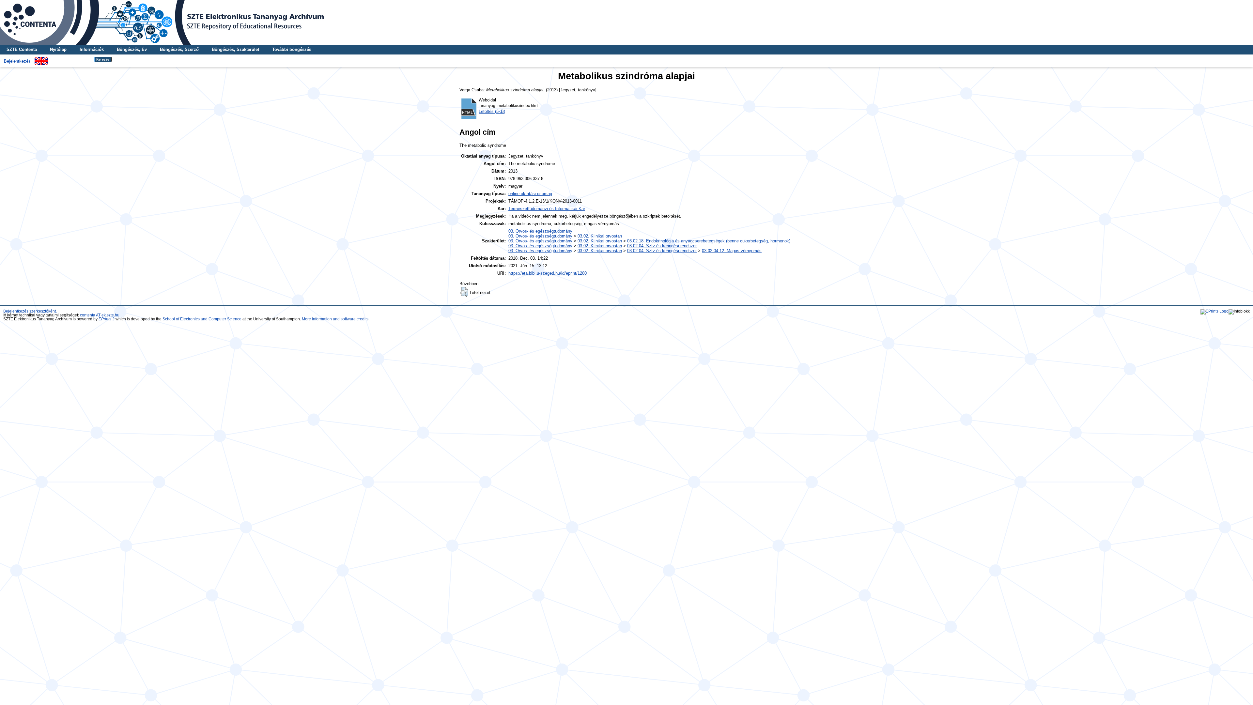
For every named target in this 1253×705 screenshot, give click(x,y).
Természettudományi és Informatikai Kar (546, 208)
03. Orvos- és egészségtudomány (540, 231)
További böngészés (291, 49)
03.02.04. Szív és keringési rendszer (662, 245)
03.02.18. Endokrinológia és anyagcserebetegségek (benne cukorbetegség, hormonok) (708, 240)
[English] (41, 59)
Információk (92, 49)
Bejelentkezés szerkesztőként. (30, 311)
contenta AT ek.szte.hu (99, 315)
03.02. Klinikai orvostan (600, 236)
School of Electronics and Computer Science (201, 319)
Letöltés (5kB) (492, 111)
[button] (464, 292)
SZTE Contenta (22, 49)
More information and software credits (335, 319)
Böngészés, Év (132, 49)
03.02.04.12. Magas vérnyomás (732, 250)
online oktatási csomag (530, 193)
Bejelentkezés (17, 61)
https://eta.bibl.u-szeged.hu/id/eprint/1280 (547, 273)
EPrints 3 (107, 319)
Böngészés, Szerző (179, 49)
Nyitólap (58, 49)
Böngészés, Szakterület (235, 49)
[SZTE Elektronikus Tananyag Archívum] (626, 22)
